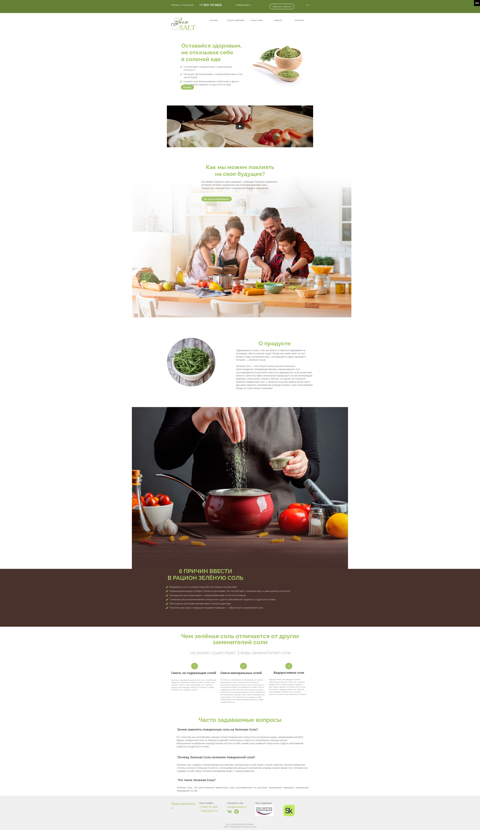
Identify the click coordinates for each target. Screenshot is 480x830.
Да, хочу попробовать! (216, 198)
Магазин (214, 20)
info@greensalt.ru (243, 5)
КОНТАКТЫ (299, 20)
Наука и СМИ (256, 20)
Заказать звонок (282, 6)
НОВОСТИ (278, 20)
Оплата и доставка (236, 20)
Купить (187, 87)
